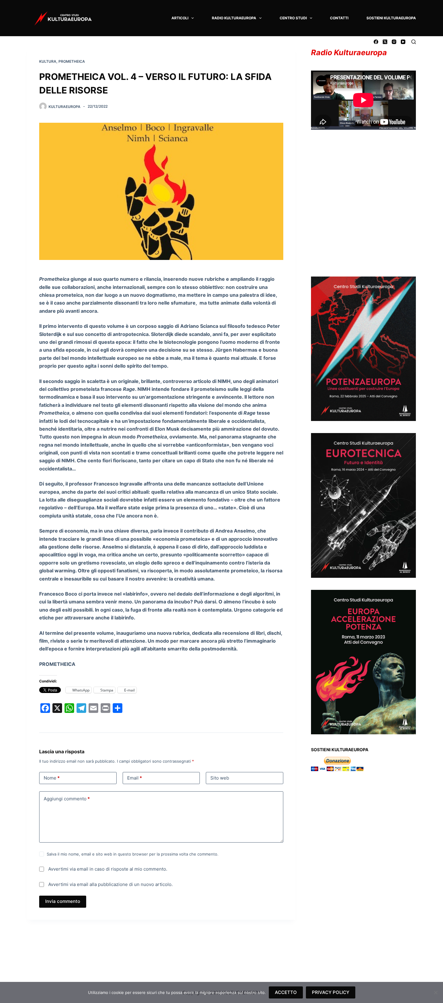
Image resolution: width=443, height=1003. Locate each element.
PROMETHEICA (71, 61)
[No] (435, 992)
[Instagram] (394, 42)
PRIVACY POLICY (330, 992)
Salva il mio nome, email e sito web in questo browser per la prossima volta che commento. (132, 854)
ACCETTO (286, 992)
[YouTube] (403, 42)
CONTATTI (339, 18)
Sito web (219, 778)
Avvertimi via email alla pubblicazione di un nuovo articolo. (110, 884)
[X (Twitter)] (385, 42)
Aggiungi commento (67, 799)
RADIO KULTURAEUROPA (234, 18)
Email (134, 778)
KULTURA (47, 61)
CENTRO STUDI (293, 18)
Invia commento (62, 901)
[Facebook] (376, 42)
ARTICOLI (179, 18)
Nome (52, 778)
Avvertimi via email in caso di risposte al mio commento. (107, 869)
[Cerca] (413, 42)
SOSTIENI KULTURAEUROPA (391, 18)
